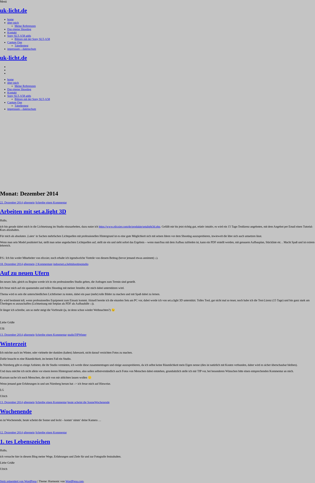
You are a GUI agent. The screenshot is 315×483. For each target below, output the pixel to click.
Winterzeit (13, 343)
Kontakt (12, 32)
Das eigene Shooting (19, 29)
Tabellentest (21, 45)
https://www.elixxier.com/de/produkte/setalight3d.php (129, 226)
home (10, 19)
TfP (76, 334)
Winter (82, 334)
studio (84, 264)
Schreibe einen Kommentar (51, 202)
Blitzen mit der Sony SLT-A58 (32, 39)
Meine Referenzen (25, 25)
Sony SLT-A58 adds (19, 35)
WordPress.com (74, 481)
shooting (76, 264)
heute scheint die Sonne (81, 402)
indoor (57, 264)
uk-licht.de (13, 10)
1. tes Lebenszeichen (25, 441)
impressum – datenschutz (21, 48)
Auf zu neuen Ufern (24, 273)
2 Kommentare (43, 264)
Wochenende (102, 402)
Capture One (14, 42)
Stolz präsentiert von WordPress (18, 481)
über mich (13, 22)
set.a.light (66, 264)
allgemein (29, 202)
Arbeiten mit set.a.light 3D (33, 211)
